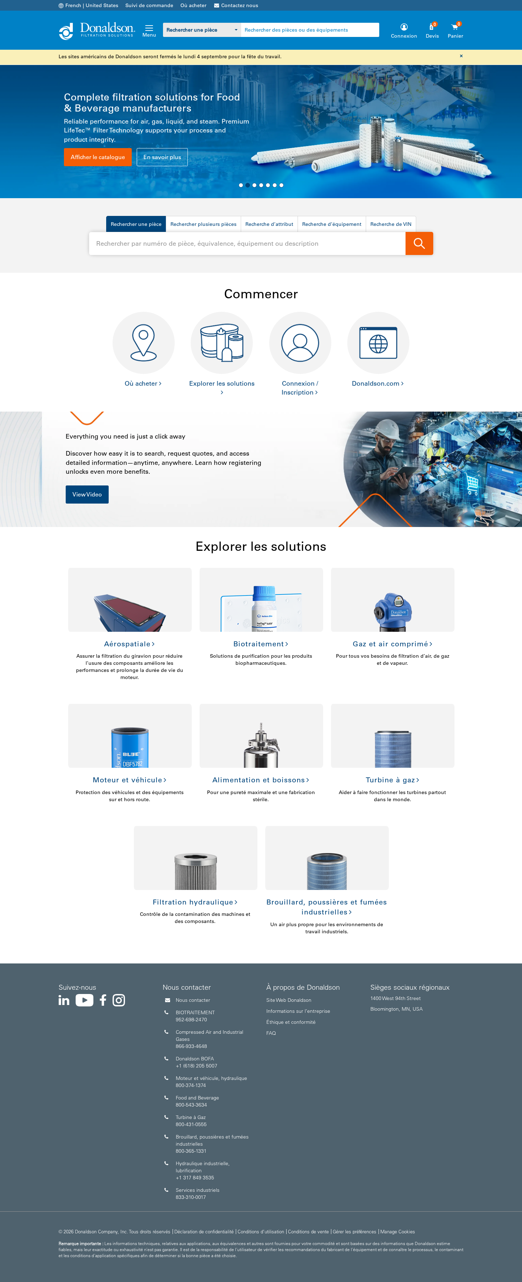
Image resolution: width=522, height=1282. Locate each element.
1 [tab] (241, 185)
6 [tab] (274, 185)
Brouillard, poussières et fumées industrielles (326, 907)
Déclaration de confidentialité (204, 1231)
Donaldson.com (375, 383)
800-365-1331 (191, 1151)
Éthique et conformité (291, 1022)
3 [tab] (254, 185)
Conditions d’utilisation (261, 1231)
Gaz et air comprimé (390, 644)
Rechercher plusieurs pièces (203, 224)
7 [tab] (281, 185)
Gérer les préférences (354, 1231)
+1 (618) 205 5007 (196, 1066)
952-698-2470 (191, 1019)
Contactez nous (239, 5)
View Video (87, 494)
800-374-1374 (191, 1085)
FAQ (271, 1033)
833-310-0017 (191, 1197)
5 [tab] (268, 185)
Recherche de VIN (391, 224)
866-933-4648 (191, 1046)
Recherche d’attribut (269, 224)
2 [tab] (247, 185)
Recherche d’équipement (331, 224)
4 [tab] (261, 185)
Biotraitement (258, 644)
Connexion (404, 36)
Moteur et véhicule (127, 780)
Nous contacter (193, 1000)
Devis (432, 36)
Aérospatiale (127, 644)
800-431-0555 (191, 1124)
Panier (455, 36)
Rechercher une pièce (136, 224)
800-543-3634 (191, 1105)
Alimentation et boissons (258, 780)
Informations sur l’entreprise (298, 1011)
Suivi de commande (149, 5)
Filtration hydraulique (193, 902)
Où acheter (193, 5)
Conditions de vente (308, 1231)
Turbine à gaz (390, 780)
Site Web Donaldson (288, 1000)
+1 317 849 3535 (195, 1177)
